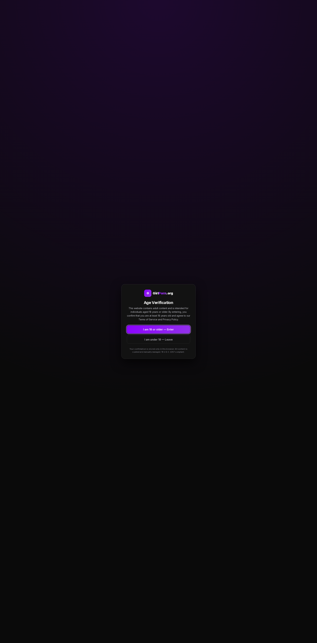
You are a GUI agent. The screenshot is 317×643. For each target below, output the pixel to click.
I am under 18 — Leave (158, 339)
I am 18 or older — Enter (158, 329)
